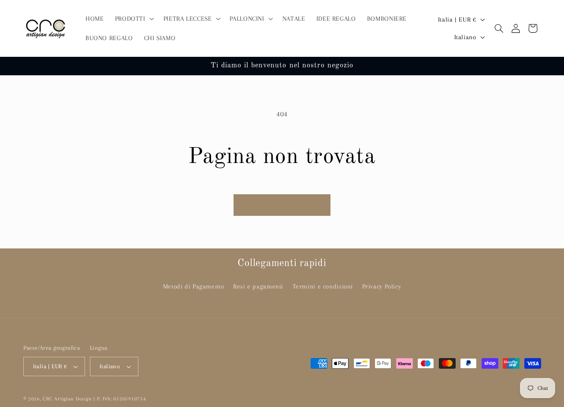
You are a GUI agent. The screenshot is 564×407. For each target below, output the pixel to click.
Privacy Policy (381, 286)
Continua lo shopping (282, 205)
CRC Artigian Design (67, 399)
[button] (133, 18)
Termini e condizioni (323, 286)
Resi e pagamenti (258, 286)
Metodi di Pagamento (193, 286)
